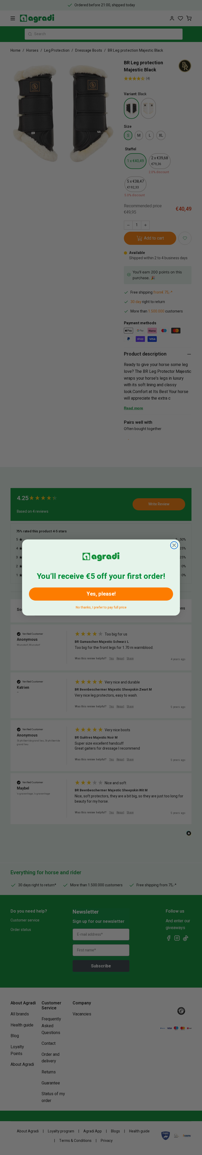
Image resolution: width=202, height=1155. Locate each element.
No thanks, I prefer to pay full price (101, 606)
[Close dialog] (174, 545)
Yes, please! (101, 594)
